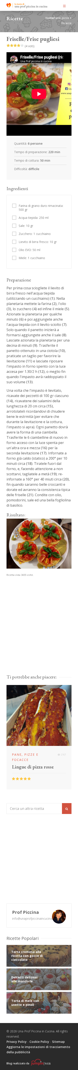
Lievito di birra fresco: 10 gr (38, 242)
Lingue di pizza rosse (33, 767)
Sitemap (58, 1042)
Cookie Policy (39, 1042)
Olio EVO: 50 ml (29, 250)
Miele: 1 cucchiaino (32, 258)
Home (50, 18)
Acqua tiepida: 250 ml (34, 218)
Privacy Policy (16, 1042)
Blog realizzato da (18, 1063)
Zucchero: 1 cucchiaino (35, 234)
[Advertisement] (39, 629)
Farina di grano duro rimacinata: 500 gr (41, 208)
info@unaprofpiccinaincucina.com (35, 918)
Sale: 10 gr (26, 226)
